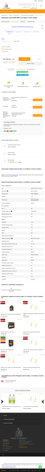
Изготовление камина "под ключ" (14, 144)
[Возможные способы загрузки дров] (12, 238)
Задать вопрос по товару (8, 49)
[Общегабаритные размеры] (11, 211)
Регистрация (40, 0)
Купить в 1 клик (30, 63)
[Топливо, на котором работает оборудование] (7, 191)
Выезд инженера (11, 160)
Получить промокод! (7, 46)
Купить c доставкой (37, 99)
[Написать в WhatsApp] (22, 72)
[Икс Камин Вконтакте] (3, 455)
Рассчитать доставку (21, 69)
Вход (36, 0)
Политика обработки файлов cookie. (9, 467)
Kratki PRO (36, 193)
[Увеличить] (22, 26)
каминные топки (15, 174)
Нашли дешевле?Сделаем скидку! (11, 69)
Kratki (32, 193)
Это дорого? (6, 51)
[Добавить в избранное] (42, 26)
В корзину (19, 162)
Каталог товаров (8, 11)
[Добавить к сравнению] (42, 28)
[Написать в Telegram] (22, 75)
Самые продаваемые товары (22, 390)
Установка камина (11, 152)
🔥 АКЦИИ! (3, 470)
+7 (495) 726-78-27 (33, 8)
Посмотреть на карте (23, 446)
